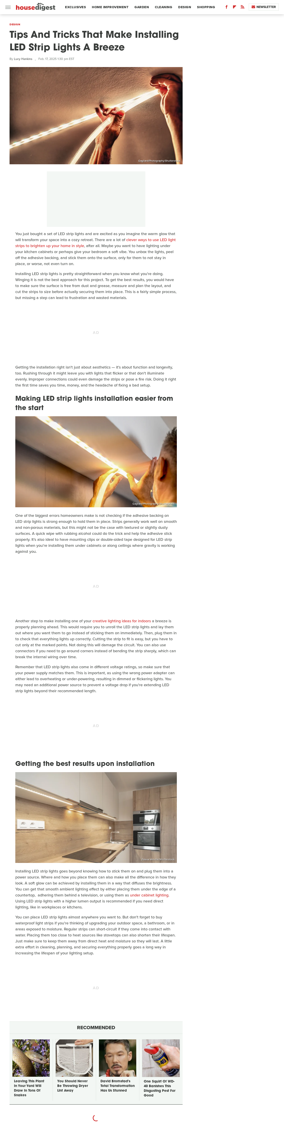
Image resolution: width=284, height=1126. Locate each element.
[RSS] (242, 8)
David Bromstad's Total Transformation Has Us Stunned (118, 1086)
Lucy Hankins (23, 59)
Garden (141, 7)
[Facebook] (226, 8)
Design (184, 7)
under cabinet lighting (149, 895)
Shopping (206, 7)
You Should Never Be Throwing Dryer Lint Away (72, 1086)
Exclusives (75, 7)
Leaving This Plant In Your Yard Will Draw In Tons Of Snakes (29, 1088)
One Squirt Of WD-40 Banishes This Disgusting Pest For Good (159, 1088)
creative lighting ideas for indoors (122, 621)
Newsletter (266, 7)
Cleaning (163, 7)
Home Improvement (110, 7)
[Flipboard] (234, 8)
